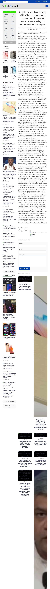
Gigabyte (13, 40)
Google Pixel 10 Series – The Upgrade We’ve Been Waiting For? (9, 294)
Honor (6, 33)
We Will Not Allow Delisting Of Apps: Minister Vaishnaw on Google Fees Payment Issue (9, 235)
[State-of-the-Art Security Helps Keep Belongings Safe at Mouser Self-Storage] (9, 257)
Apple (13, 14)
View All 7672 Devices (9, 406)
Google (6, 21)
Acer (6, 28)
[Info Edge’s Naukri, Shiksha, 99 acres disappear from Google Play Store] (9, 212)
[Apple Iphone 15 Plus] (13, 70)
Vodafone (13, 37)
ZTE (6, 40)
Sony (13, 21)
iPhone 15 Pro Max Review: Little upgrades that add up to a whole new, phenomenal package (9, 374)
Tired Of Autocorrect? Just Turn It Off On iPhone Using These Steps (9, 151)
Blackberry (13, 35)
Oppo (13, 33)
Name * (21, 243)
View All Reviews (9, 401)
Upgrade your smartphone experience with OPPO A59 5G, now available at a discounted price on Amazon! (9, 119)
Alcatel (5, 37)
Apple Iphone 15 (5, 61)
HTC (6, 23)
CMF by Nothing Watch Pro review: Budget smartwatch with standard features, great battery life (9, 393)
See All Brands (10, 42)
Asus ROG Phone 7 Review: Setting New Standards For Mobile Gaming (9, 316)
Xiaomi (5, 30)
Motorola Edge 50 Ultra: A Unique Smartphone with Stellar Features (9, 357)
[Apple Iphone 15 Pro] (5, 70)
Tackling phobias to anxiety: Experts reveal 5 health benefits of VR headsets (9, 136)
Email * (21, 249)
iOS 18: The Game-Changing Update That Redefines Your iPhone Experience (9, 95)
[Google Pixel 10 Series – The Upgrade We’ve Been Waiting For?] (9, 285)
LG (12, 30)
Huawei (12, 23)
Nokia (6, 26)
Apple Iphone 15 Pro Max (13, 62)
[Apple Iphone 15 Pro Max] (13, 55)
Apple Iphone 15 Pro (5, 76)
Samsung (6, 14)
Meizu (6, 35)
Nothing (13, 16)
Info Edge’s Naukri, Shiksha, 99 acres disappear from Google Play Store (9, 218)
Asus (13, 19)
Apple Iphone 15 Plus (13, 77)
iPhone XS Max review (9, 337)
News (40, 28)
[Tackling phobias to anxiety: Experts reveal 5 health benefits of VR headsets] (9, 130)
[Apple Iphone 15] (5, 55)
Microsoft (13, 28)
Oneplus (6, 19)
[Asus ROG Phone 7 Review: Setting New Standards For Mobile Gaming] (9, 306)
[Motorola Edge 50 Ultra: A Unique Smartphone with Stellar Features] (9, 348)
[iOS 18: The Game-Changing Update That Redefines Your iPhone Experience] (9, 88)
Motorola (6, 16)
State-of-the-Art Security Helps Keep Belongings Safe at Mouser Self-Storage (8, 264)
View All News (9, 271)
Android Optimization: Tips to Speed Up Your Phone (9, 249)
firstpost (30, 29)
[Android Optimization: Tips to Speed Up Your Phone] (9, 244)
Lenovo (12, 26)
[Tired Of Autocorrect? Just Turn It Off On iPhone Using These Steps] (9, 145)
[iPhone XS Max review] (9, 330)
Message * (22, 255)
